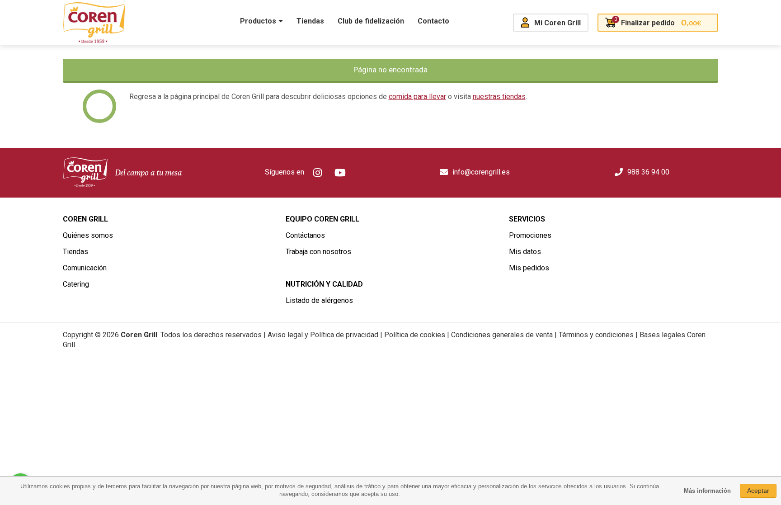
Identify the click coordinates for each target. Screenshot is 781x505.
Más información (707, 491)
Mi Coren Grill (557, 23)
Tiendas (75, 251)
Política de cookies (414, 334)
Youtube (340, 173)
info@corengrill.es (481, 172)
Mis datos (525, 251)
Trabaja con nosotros (318, 251)
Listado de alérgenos (319, 300)
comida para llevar (417, 96)
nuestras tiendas (499, 96)
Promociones (530, 235)
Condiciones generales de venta (502, 334)
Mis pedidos (529, 268)
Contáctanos (305, 235)
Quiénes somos (88, 235)
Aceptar (758, 490)
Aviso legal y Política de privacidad (323, 334)
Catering (76, 284)
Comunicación (85, 268)
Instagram (318, 173)
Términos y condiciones (596, 334)
